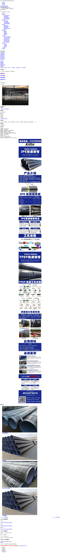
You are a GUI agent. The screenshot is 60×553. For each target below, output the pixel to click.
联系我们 (3, 2)
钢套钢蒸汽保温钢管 (7, 28)
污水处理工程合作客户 (7, 37)
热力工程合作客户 (6, 41)
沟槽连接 (1, 63)
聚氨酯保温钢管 (6, 26)
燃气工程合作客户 (6, 39)
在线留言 (3, 3)
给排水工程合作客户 (7, 36)
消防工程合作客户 (6, 40)
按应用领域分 (2, 77)
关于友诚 (3, 47)
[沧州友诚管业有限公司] (4, 6)
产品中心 (9, 67)
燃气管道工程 (2, 55)
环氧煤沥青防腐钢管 (7, 23)
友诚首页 (5, 67)
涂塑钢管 (3, 14)
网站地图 (3, 4)
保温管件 (5, 29)
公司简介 (1, 522)
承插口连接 (2, 65)
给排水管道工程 (2, 52)
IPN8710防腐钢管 (6, 22)
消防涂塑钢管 (6, 16)
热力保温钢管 (6, 25)
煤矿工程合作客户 (6, 42)
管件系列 (5, 34)
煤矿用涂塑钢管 (6, 17)
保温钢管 (3, 24)
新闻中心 (3, 43)
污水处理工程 (2, 53)
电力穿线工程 (2, 59)
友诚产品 (2, 73)
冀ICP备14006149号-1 (23, 545)
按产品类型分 (2, 75)
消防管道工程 (2, 56)
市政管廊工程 (2, 54)
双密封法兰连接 (2, 64)
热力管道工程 (2, 57)
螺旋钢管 (3, 30)
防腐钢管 (13, 67)
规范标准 (5, 46)
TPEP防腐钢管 (6, 21)
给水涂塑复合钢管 (6, 15)
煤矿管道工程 (2, 58)
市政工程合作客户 (6, 38)
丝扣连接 (1, 66)
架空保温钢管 (6, 27)
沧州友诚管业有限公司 (3, 118)
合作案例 (3, 35)
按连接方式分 (2, 79)
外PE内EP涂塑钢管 (7, 18)
